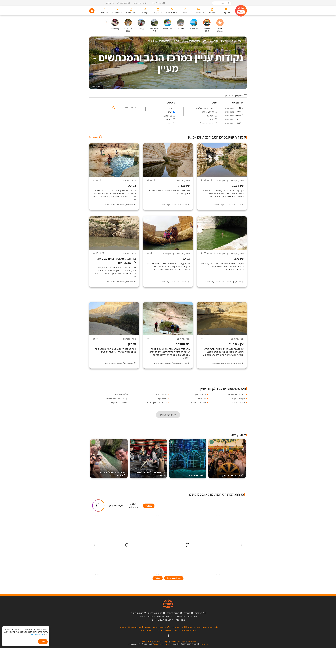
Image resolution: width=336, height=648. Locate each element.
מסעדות (151, 616)
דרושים (187, 613)
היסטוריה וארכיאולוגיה (205, 108)
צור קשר (198, 613)
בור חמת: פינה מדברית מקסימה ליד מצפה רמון (116, 261)
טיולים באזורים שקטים (119, 402)
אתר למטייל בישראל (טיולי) (162, 644)
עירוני (211, 119)
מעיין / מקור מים (237, 180)
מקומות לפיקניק (238, 398)
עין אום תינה (236, 344)
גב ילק (132, 186)
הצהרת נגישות (146, 641)
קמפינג (143, 616)
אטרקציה (210, 115)
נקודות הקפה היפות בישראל (117, 398)
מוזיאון (169, 123)
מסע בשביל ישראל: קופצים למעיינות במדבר (112, 474)
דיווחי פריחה (201, 398)
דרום (239, 119)
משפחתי (169, 119)
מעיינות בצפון (161, 394)
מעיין (170, 112)
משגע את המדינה (196, 475)
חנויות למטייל (173, 613)
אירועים (160, 616)
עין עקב (239, 259)
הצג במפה (96, 132)
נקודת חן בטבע (208, 112)
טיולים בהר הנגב (238, 402)
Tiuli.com (204, 644)
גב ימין (186, 259)
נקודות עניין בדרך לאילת (157, 402)
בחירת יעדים (229, 108)
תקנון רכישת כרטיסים (178, 641)
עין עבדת (184, 186)
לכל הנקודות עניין (168, 414)
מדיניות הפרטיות (36, 634)
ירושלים (238, 115)
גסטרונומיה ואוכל (207, 123)
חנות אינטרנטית (155, 613)
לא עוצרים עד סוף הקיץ (233, 475)
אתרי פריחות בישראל (236, 394)
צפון (239, 108)
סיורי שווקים (162, 398)
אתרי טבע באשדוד (198, 402)
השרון (239, 123)
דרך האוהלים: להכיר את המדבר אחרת (150, 474)
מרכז (239, 111)
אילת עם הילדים (121, 394)
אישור (42, 641)
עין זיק (132, 344)
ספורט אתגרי (167, 115)
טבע (170, 108)
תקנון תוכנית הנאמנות (161, 641)
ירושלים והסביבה (165, 619)
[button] (106, 21)
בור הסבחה (183, 344)
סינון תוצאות (236, 132)
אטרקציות (192, 616)
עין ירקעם (238, 186)
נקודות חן (170, 616)
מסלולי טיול (181, 616)
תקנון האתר (192, 641)
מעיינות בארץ (200, 394)
